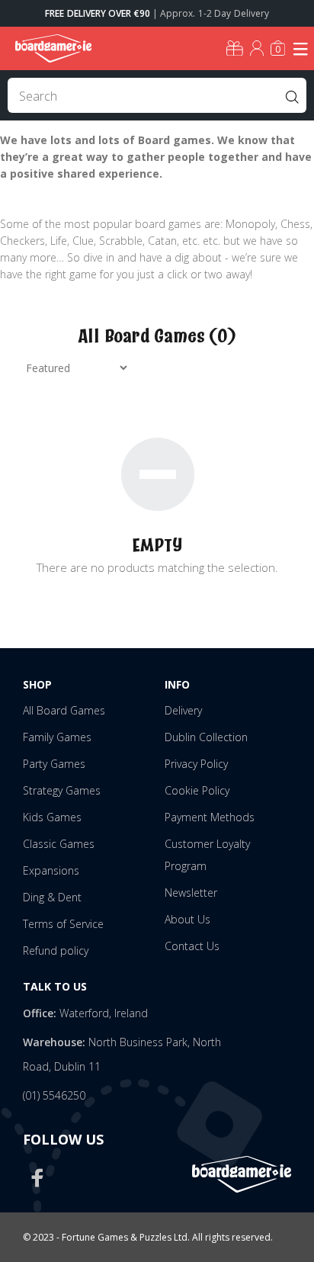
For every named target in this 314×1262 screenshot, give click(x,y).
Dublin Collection (206, 737)
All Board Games (64, 710)
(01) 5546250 (54, 1095)
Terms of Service (63, 924)
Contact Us (192, 946)
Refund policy (55, 950)
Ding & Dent (52, 897)
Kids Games (52, 817)
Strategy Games (62, 790)
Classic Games (59, 844)
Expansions (51, 870)
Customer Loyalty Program (207, 855)
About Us (187, 919)
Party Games (54, 763)
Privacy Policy (196, 763)
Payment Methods (210, 817)
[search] (157, 95)
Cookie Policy (197, 790)
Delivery (183, 710)
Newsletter (191, 892)
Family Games (57, 737)
